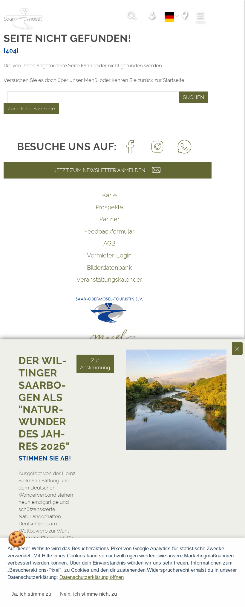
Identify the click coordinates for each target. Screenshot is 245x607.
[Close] (237, 348)
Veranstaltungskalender (109, 279)
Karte (109, 195)
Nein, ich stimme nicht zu (88, 594)
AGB (109, 243)
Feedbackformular (109, 231)
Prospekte (109, 207)
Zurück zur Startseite (31, 109)
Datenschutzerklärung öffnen (91, 577)
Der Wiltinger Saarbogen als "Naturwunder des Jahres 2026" (44, 403)
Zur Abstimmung (95, 363)
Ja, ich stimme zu (31, 594)
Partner (109, 219)
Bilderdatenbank (109, 267)
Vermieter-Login (109, 255)
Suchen (193, 97)
